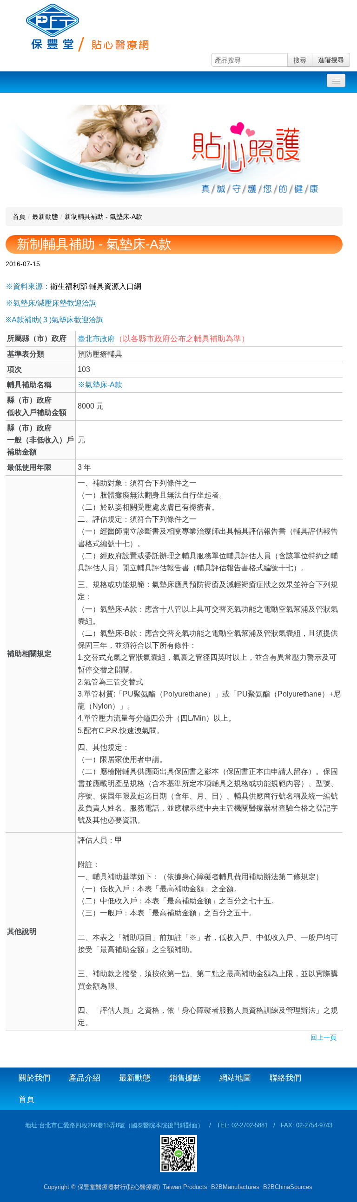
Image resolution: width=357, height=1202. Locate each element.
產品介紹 (84, 1078)
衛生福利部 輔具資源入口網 (95, 286)
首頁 (19, 216)
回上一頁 (324, 1037)
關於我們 (34, 1078)
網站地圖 (235, 1078)
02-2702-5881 (249, 1125)
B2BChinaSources (287, 1187)
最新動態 (45, 216)
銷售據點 (185, 1078)
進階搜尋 (331, 60)
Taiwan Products (185, 1187)
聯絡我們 (285, 1078)
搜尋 (299, 59)
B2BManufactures (235, 1187)
